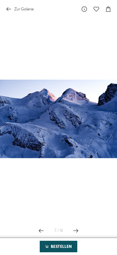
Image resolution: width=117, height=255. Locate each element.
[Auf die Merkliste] (96, 9)
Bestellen (61, 247)
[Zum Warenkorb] (108, 9)
